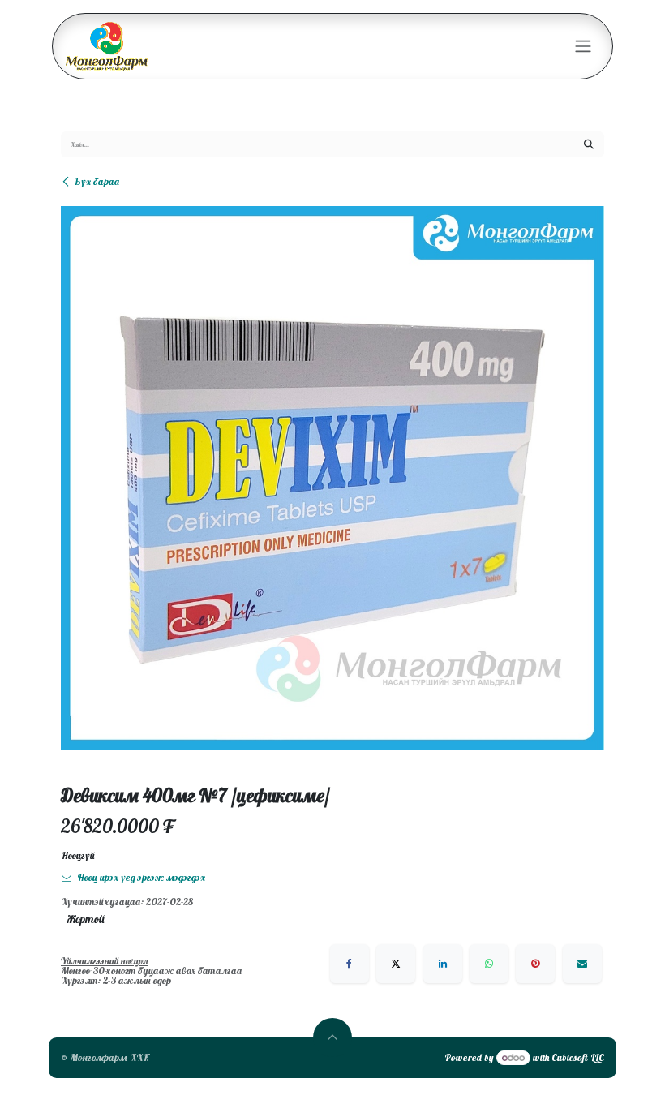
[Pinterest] (535, 963)
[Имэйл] (582, 963)
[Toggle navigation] (583, 46)
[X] (395, 963)
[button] (332, 1037)
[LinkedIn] (442, 963)
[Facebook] (349, 963)
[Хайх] (588, 144)
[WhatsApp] (489, 963)
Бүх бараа (96, 181)
